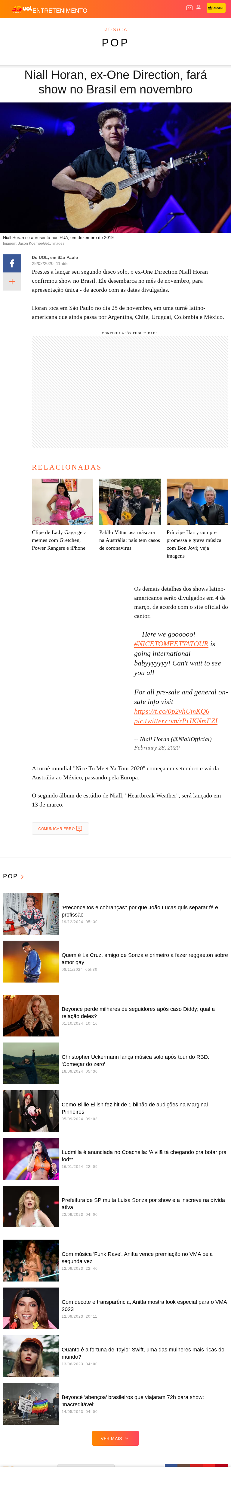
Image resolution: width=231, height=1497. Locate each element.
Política (109, 28)
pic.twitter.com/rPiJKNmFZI (175, 721)
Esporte (203, 28)
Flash (37, 28)
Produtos (14, 28)
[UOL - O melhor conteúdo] (21, 9)
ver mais (111, 1438)
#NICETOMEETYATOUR (171, 644)
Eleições (59, 28)
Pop (116, 42)
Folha (181, 28)
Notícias (84, 28)
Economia (157, 28)
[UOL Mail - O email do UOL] (189, 7)
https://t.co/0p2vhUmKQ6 (171, 711)
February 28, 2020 (157, 747)
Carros (132, 28)
